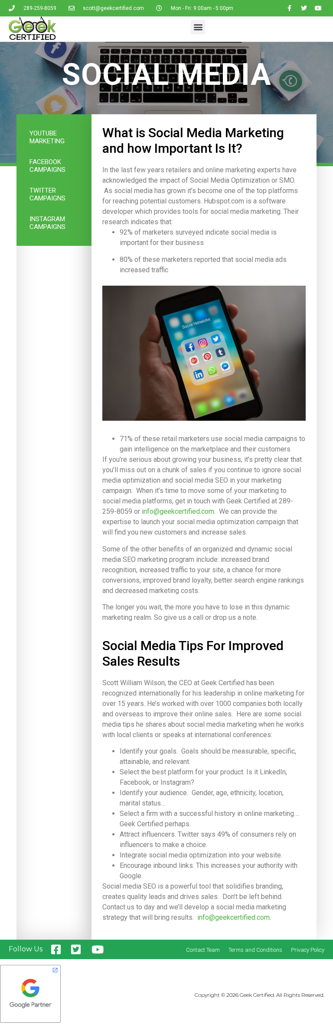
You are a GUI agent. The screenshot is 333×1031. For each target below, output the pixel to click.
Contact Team (203, 950)
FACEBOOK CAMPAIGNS (47, 166)
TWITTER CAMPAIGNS (47, 194)
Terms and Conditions (255, 950)
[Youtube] (318, 8)
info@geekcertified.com (178, 511)
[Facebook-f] (290, 8)
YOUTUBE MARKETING (47, 137)
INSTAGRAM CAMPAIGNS (47, 223)
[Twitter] (304, 8)
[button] (198, 27)
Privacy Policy (307, 950)
